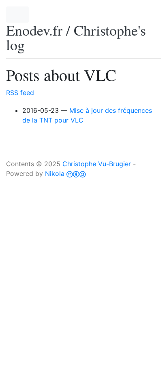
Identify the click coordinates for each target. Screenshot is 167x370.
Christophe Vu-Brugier (96, 164)
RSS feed (20, 93)
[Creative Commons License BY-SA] (76, 173)
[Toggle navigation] (17, 14)
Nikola (54, 173)
